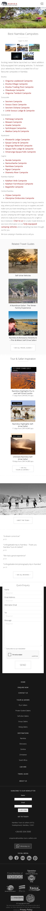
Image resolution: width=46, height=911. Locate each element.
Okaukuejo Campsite (14, 90)
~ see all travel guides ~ (23, 348)
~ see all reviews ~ (23, 575)
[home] (10, 3)
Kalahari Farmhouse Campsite (19, 183)
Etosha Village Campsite (16, 84)
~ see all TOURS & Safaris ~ (23, 469)
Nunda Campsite (13, 160)
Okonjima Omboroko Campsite (19, 198)
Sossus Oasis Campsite (16, 104)
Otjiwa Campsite (13, 195)
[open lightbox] (11, 47)
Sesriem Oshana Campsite (17, 107)
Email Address (9, 597)
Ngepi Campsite (12, 169)
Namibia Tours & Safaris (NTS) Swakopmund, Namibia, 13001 (23, 823)
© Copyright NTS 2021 (23, 903)
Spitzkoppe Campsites (15, 128)
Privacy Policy (26, 909)
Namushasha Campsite (16, 163)
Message (7, 620)
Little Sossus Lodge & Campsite (20, 110)
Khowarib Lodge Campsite (17, 139)
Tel (5, 612)
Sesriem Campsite (13, 101)
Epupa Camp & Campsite (16, 142)
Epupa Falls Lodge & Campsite (19, 148)
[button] (41, 3)
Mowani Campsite (13, 122)
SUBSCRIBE (23, 810)
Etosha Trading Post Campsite (19, 87)
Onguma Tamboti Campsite (18, 93)
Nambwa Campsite (14, 166)
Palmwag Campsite (14, 119)
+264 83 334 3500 (23, 831)
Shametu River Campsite (16, 172)
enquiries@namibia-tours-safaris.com (23, 838)
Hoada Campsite (13, 125)
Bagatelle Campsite (14, 187)
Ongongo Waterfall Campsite (18, 145)
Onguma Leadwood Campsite (19, 81)
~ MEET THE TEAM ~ (23, 520)
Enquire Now (23, 687)
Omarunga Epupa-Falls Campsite (20, 152)
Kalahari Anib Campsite (16, 180)
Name (6, 589)
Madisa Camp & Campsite (17, 131)
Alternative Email (10, 605)
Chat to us (18, 220)
